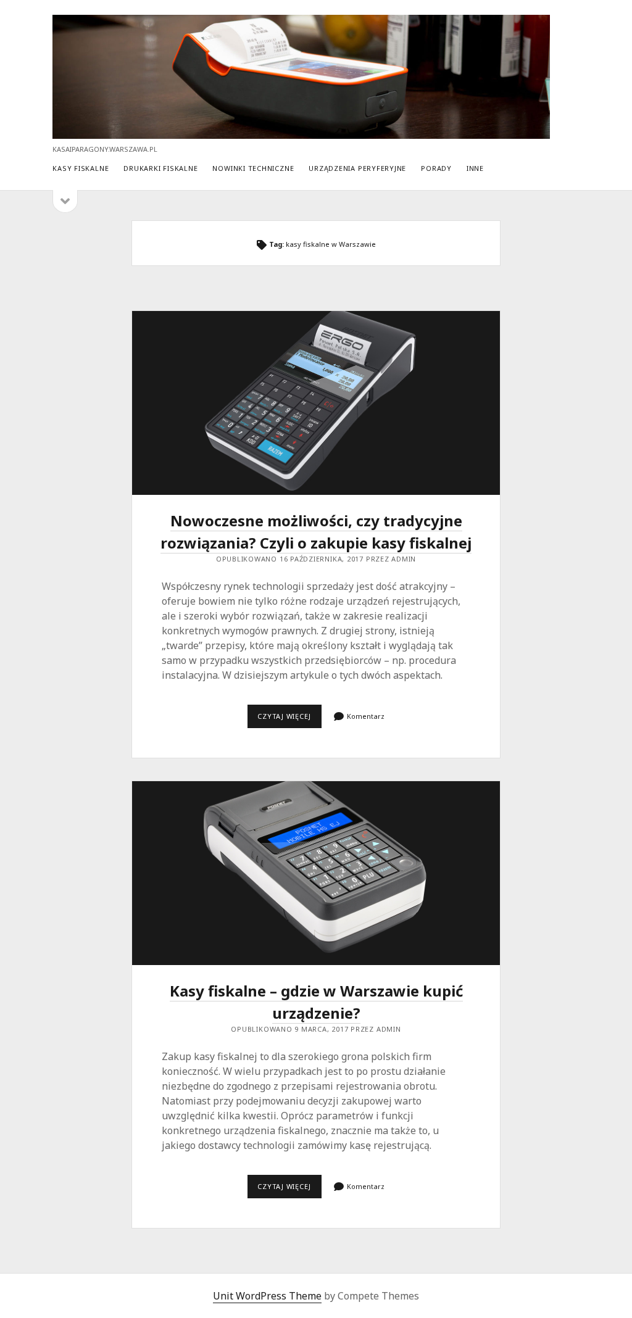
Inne (475, 168)
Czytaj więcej (289, 719)
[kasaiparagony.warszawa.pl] (300, 133)
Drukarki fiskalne (160, 168)
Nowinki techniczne (253, 168)
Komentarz (366, 716)
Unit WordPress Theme (267, 1296)
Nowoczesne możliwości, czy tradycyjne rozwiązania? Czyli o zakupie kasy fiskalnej (315, 403)
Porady (436, 168)
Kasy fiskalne (80, 168)
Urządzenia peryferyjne (357, 168)
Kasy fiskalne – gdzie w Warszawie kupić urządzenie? (315, 873)
